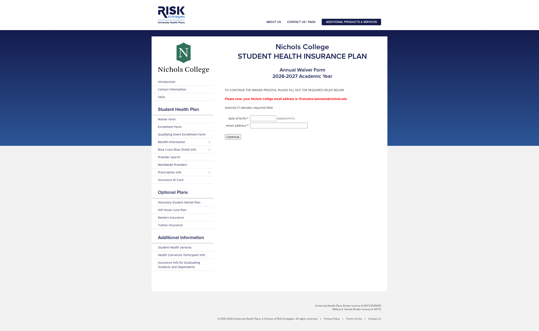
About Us (273, 22)
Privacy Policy (332, 318)
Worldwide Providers (172, 165)
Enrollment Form (169, 127)
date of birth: (238, 118)
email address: (237, 125)
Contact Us (374, 318)
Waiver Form (167, 119)
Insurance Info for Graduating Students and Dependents (179, 265)
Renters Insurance (171, 217)
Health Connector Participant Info (181, 255)
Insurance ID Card (170, 180)
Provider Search (169, 157)
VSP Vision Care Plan (172, 210)
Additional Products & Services (351, 22)
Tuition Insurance (170, 225)
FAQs (161, 97)
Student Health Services (175, 247)
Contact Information (172, 89)
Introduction (166, 82)
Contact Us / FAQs (301, 22)
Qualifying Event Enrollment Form (181, 134)
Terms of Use (354, 318)
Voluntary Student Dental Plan (179, 202)
